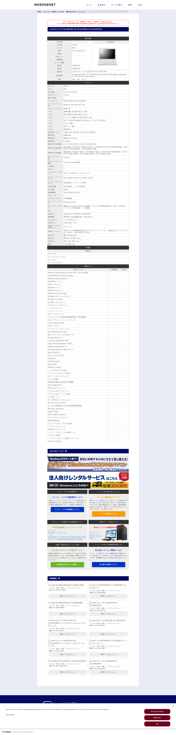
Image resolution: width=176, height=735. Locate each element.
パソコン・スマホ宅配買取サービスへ (67, 509)
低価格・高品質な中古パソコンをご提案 (67, 544)
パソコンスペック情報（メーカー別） (54, 11)
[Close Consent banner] (173, 706)
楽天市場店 (51, 533)
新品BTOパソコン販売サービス (109, 522)
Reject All (157, 717)
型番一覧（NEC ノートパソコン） (76, 11)
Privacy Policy (10, 714)
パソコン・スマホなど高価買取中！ (67, 491)
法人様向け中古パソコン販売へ (67, 564)
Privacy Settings (157, 711)
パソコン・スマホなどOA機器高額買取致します (109, 544)
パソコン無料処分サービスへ (108, 513)
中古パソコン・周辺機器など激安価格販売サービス (67, 522)
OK (157, 724)
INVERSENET (46, 4)
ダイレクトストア (95, 534)
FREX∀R (92, 538)
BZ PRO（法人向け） (96, 536)
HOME (39, 11)
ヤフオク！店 (61, 533)
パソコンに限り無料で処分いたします (109, 491)
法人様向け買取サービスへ (109, 564)
